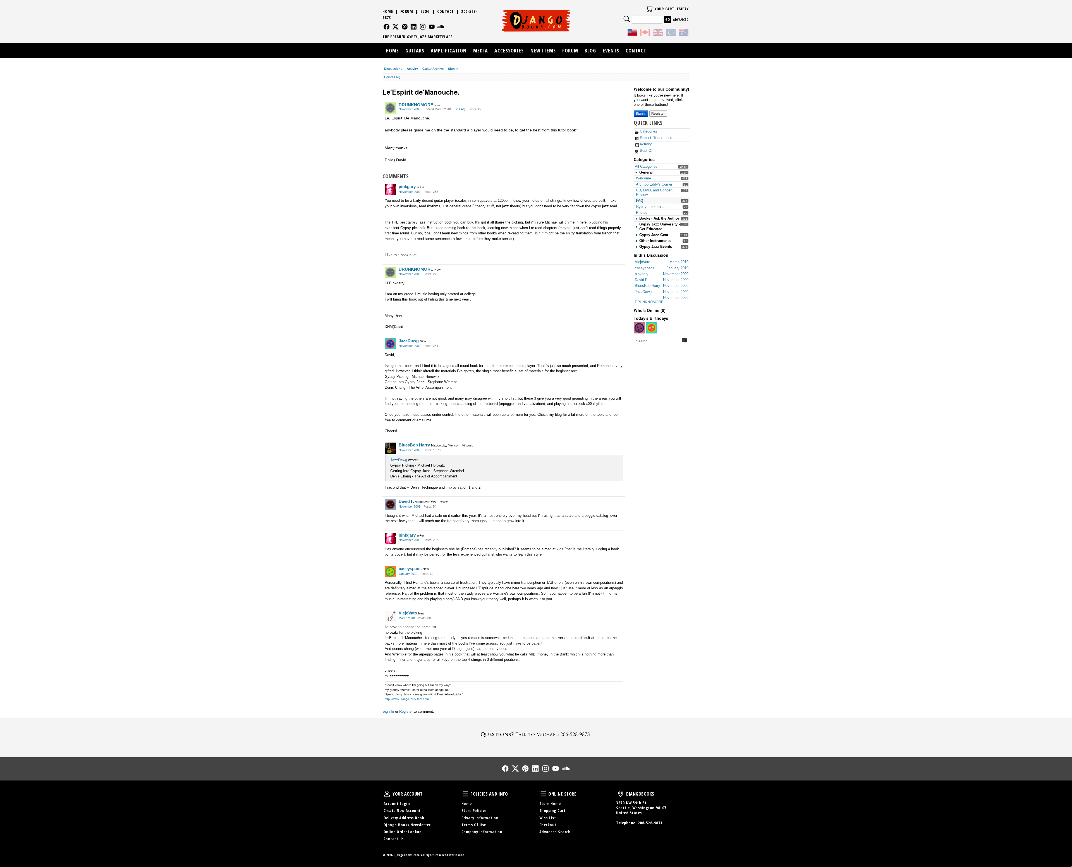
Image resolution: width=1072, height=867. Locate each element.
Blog (425, 11)
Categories (648, 131)
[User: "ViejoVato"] (390, 616)
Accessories (509, 50)
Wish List (547, 817)
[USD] (632, 33)
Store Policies (474, 810)
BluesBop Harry (414, 445)
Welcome (643, 178)
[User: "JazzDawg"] (390, 343)
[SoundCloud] (441, 27)
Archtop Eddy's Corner (654, 184)
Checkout (547, 824)
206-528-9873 (650, 822)
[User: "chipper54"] (639, 327)
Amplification (448, 50)
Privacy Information (480, 817)
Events (611, 50)
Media (480, 50)
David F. (406, 501)
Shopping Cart (552, 810)
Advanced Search (555, 831)
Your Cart (649, 8)
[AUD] (683, 33)
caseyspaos (410, 568)
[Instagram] (423, 27)
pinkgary (407, 186)
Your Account (386, 793)
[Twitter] (395, 27)
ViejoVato (408, 613)
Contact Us (394, 838)
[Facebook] (386, 27)
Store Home (550, 803)
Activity (412, 68)
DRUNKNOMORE (416, 104)
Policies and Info (464, 793)
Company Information (481, 831)
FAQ (639, 200)
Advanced (680, 20)
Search (626, 19)
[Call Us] (536, 734)
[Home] (536, 20)
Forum (406, 11)
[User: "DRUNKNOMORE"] (390, 108)
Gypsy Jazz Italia (650, 207)
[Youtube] (432, 27)
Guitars (414, 50)
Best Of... (647, 150)
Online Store (542, 793)
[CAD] (645, 33)
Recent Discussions (655, 138)
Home (387, 11)
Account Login (397, 803)
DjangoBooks (620, 793)
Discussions (393, 68)
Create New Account (402, 810)
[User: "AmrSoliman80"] (651, 327)
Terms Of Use (473, 824)
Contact (445, 11)
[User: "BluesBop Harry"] (390, 448)
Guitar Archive (433, 68)
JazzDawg (409, 340)
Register (658, 114)
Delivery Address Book (404, 817)
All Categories (646, 166)
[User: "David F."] (390, 504)
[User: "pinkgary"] (390, 189)
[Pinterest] (405, 27)
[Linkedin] (414, 27)
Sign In (453, 68)
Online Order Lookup (403, 831)
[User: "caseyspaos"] (390, 571)
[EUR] (671, 33)
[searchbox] (659, 341)
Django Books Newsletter (407, 824)
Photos (641, 212)
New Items (543, 50)
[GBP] (658, 33)
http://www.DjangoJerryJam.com (407, 699)
